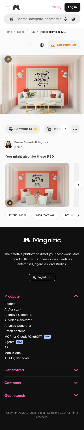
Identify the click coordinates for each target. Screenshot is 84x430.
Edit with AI (20, 130)
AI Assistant (12, 309)
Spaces (9, 304)
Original (28, 60)
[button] (42, 277)
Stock (21, 32)
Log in (72, 7)
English (42, 277)
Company (12, 382)
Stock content (14, 331)
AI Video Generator (18, 320)
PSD (32, 32)
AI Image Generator (18, 315)
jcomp (18, 147)
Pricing (56, 7)
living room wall (45, 215)
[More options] (30, 44)
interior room (17, 215)
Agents (13, 342)
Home (8, 32)
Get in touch (14, 395)
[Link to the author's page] (8, 145)
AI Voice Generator (17, 326)
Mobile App (12, 353)
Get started (14, 370)
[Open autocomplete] (10, 19)
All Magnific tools (16, 358)
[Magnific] (42, 241)
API (6, 347)
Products (12, 296)
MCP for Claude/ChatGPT (27, 337)
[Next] (66, 129)
